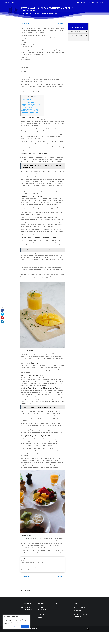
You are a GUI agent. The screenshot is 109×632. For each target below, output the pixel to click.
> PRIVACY (40, 612)
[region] (16, 622)
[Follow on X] (88, 629)
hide (35, 96)
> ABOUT (40, 617)
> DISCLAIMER (41, 614)
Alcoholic (83, 2)
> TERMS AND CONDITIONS (43, 609)
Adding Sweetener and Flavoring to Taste (32, 110)
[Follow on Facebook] (85, 629)
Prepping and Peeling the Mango (32, 101)
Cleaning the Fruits (28, 105)
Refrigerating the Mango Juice (29, 112)
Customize (8, 626)
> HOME (39, 605)
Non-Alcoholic (93, 2)
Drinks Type (25, 10)
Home (78, 2)
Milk (101, 2)
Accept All (24, 626)
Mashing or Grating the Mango (31, 102)
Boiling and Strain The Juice (30, 109)
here (58, 569)
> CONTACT (40, 607)
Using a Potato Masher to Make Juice (31, 104)
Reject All (16, 626)
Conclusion (24, 114)
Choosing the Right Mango (30, 99)
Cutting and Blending (29, 107)
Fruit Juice (32, 10)
